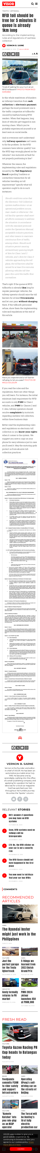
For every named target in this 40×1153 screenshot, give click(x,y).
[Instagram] (17, 54)
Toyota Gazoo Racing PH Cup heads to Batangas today (19, 1052)
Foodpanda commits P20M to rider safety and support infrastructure (10, 1085)
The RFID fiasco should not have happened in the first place (21, 863)
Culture (5, 958)
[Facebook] (4, 54)
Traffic (5, 11)
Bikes (4, 1076)
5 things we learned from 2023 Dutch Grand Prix (28, 966)
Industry (6, 989)
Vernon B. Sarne (15, 45)
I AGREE (21, 1149)
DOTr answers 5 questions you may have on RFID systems (21, 818)
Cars (4, 925)
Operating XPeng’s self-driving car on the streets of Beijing (28, 1085)
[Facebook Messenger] (13, 54)
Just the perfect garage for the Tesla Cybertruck (10, 966)
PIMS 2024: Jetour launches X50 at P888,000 (28, 997)
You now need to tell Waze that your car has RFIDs (21, 876)
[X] (9, 54)
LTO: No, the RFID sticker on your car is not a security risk (21, 848)
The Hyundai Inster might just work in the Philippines (19, 934)
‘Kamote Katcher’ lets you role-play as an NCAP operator (9, 1120)
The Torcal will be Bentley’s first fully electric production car (29, 1120)
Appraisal (14, 11)
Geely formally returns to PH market (10, 995)
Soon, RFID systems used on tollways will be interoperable (22, 833)
